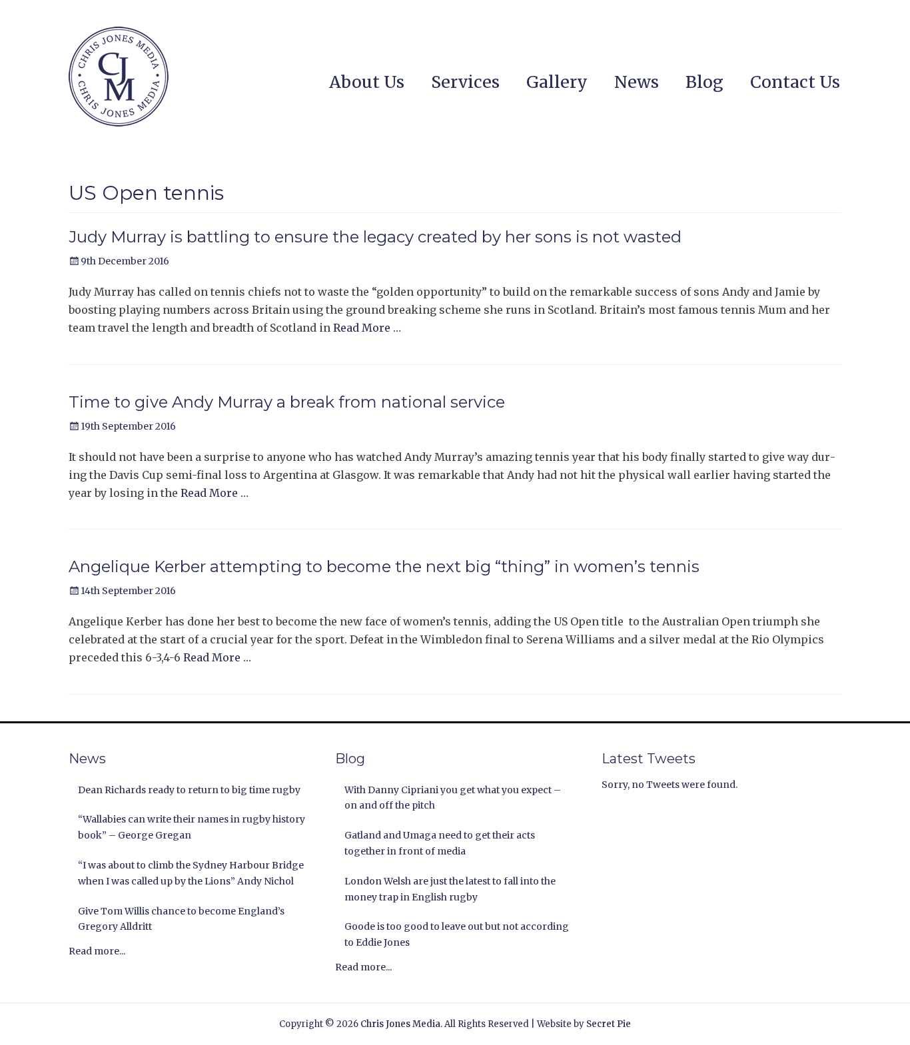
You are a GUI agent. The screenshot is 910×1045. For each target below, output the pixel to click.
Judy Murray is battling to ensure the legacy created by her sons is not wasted (375, 236)
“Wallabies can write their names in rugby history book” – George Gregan (191, 827)
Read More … (367, 327)
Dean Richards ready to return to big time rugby (189, 790)
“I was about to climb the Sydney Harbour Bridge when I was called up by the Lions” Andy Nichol (191, 873)
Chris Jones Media (400, 1024)
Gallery (557, 82)
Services (465, 82)
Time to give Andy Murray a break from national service (287, 402)
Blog (704, 82)
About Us (366, 82)
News (636, 82)
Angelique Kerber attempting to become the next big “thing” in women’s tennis (384, 566)
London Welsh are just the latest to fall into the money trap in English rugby (450, 889)
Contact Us (795, 82)
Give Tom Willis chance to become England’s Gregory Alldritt (181, 919)
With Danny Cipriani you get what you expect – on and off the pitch (452, 798)
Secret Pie (608, 1024)
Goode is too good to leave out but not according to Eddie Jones (456, 934)
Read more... (97, 951)
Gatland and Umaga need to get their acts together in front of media (439, 843)
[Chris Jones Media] (119, 77)
